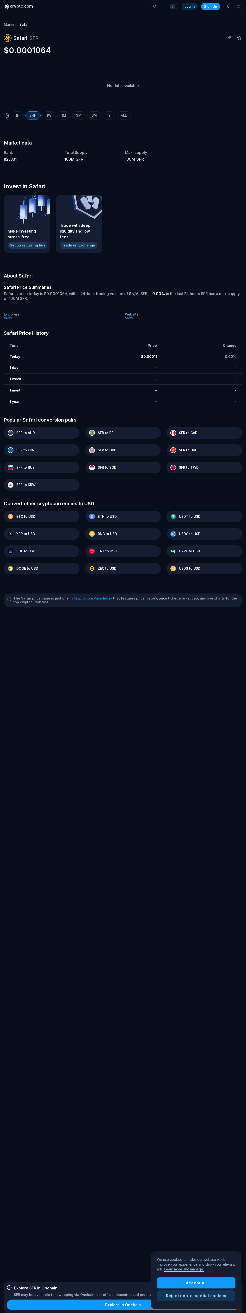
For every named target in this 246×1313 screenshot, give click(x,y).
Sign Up (210, 6)
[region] (196, 1280)
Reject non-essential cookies (196, 1295)
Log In (189, 6)
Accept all (196, 1283)
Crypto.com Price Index (93, 598)
